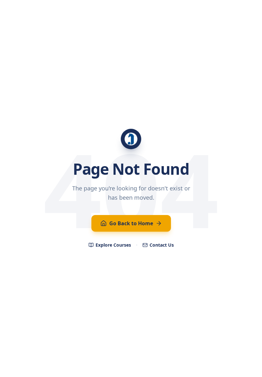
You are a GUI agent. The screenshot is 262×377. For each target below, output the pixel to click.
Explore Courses (113, 245)
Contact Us (162, 245)
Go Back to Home (131, 223)
